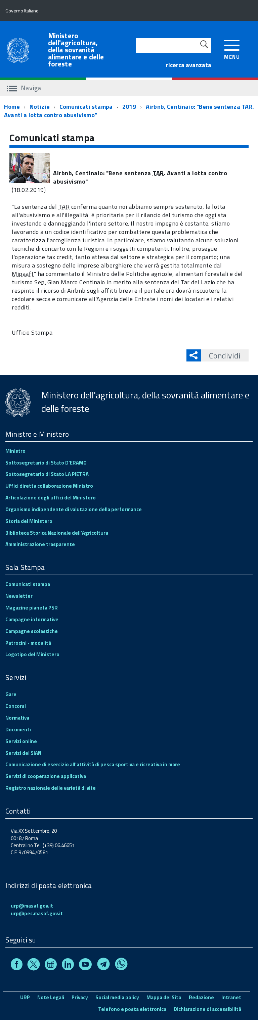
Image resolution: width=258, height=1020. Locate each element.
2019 (129, 106)
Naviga (30, 88)
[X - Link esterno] (34, 965)
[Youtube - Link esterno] (85, 965)
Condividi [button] (225, 355)
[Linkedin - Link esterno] (68, 965)
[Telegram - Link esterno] (103, 965)
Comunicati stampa (86, 106)
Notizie (40, 106)
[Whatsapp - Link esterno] (121, 965)
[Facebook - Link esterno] (17, 965)
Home (12, 106)
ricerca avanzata (188, 64)
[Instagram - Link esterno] (51, 965)
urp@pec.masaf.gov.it (37, 913)
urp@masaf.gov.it (32, 906)
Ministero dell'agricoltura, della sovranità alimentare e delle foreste (76, 49)
